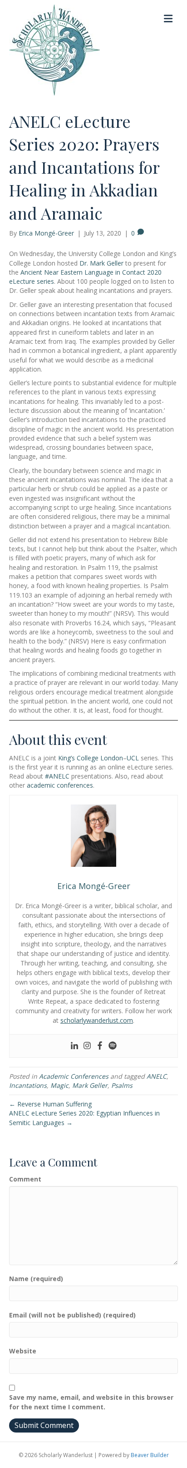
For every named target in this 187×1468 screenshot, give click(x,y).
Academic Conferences (73, 1076)
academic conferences (60, 785)
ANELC (157, 1076)
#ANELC (57, 776)
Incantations (28, 1085)
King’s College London (90, 758)
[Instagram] (87, 1046)
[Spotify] (112, 1046)
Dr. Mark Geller (101, 263)
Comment (25, 1179)
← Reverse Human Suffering (50, 1104)
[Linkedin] (74, 1046)
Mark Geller (90, 1085)
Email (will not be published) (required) (72, 1315)
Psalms (122, 1085)
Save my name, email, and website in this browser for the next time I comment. (91, 1402)
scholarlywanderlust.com (96, 1020)
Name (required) (36, 1278)
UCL (133, 758)
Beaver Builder (150, 1455)
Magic (59, 1085)
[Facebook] (100, 1046)
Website (22, 1351)
